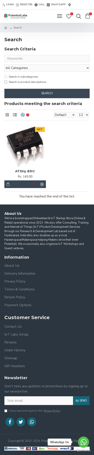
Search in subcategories (23, 76)
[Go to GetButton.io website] (84, 450)
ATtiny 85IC (25, 171)
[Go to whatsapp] (83, 442)
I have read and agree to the (34, 410)
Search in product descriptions (27, 82)
